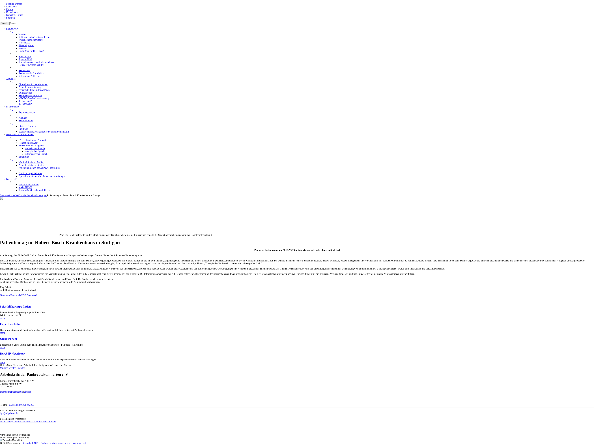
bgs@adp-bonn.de (9, 413)
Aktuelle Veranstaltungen (31, 87)
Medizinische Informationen (20, 134)
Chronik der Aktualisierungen (33, 84)
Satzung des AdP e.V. (29, 76)
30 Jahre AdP (25, 101)
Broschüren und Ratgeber (31, 145)
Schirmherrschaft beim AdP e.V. (34, 37)
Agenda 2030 (25, 59)
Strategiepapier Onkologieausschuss (36, 62)
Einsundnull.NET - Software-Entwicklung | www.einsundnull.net (54, 443)
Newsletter (11, 6)
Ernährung (24, 156)
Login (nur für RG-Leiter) (31, 51)
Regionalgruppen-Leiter (30, 95)
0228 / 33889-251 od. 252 (21, 405)
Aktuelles (10, 78)
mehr (2, 318)
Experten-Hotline (14, 15)
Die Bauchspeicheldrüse (30, 173)
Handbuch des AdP (28, 142)
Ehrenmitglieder (26, 45)
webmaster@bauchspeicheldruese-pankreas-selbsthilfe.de (28, 421)
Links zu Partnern (27, 126)
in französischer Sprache (37, 154)
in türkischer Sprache (35, 148)
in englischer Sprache (35, 151)
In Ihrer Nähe (12, 106)
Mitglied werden (14, 3)
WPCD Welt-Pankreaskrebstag (34, 98)
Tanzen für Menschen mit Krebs (34, 190)
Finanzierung (25, 56)
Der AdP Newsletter (12, 353)
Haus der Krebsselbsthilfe (31, 65)
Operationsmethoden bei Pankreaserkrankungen (42, 176)
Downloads (11, 12)
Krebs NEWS (25, 187)
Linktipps (23, 129)
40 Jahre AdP (25, 104)
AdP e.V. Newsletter (29, 184)
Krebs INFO (12, 179)
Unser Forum (8, 338)
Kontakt (22, 48)
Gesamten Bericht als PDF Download (18, 295)
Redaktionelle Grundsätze (31, 73)
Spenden (10, 17)
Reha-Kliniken (26, 120)
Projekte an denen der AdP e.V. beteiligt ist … (41, 168)
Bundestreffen (25, 92)
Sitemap (28, 391)
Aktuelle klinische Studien (31, 165)
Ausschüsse (24, 42)
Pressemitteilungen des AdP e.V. (34, 90)
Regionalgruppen (27, 112)
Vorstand (23, 34)
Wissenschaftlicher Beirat (31, 39)
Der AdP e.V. (12, 28)
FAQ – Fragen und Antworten (33, 140)
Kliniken (23, 117)
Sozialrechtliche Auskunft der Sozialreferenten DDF (44, 131)
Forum (9, 9)
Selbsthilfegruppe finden (15, 306)
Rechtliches (24, 70)
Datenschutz (17, 391)
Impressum (5, 391)
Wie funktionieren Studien (31, 162)
